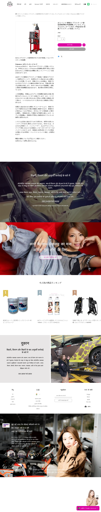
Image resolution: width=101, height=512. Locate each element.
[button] (84, 4)
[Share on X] (62, 56)
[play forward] (38, 454)
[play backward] (5, 454)
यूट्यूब (88, 399)
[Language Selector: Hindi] (38, 394)
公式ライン (18, 140)
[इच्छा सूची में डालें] (84, 45)
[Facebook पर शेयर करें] (59, 56)
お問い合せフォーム (30, 140)
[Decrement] (59, 39)
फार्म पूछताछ (55, 201)
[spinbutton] (61, 39)
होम (16, 14)
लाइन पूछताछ (46, 201)
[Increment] (63, 39)
